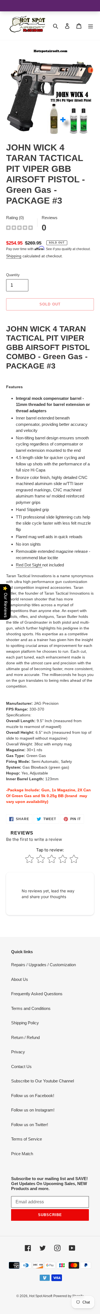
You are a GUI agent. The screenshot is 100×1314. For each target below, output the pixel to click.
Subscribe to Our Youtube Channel (42, 1081)
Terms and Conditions (31, 1008)
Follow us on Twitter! (29, 1124)
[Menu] (90, 26)
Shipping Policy (25, 1022)
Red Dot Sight (28, 565)
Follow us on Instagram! (32, 1110)
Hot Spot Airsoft (40, 1296)
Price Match (22, 1153)
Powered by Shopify (68, 1296)
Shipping (13, 256)
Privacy (18, 1051)
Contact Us (21, 1066)
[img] (19, 228)
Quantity (13, 275)
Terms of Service (26, 1139)
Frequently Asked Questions (36, 993)
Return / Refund (25, 1037)
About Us (19, 979)
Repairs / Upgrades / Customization (43, 964)
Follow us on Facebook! (32, 1095)
